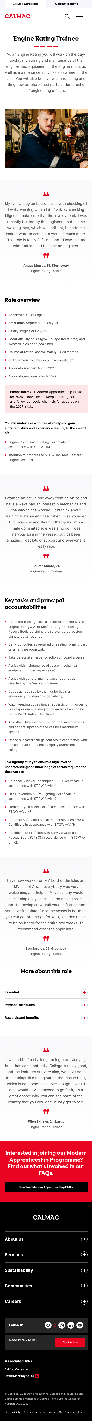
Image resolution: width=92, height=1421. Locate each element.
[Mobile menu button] (79, 16)
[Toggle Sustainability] (84, 1270)
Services (14, 1254)
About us (14, 1239)
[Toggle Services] (84, 1254)
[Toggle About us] (84, 1239)
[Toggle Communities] (84, 1286)
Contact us (70, 1342)
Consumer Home (66, 3)
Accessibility (13, 1412)
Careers (13, 1301)
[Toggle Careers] (84, 1301)
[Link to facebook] (50, 1325)
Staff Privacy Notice (70, 1412)
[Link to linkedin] (70, 1325)
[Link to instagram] (61, 1325)
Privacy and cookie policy (39, 1412)
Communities (18, 1285)
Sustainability (19, 1270)
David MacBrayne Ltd (19, 1376)
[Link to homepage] (17, 16)
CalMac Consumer (17, 1369)
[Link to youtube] (79, 1325)
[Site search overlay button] (67, 16)
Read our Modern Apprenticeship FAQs (46, 1187)
